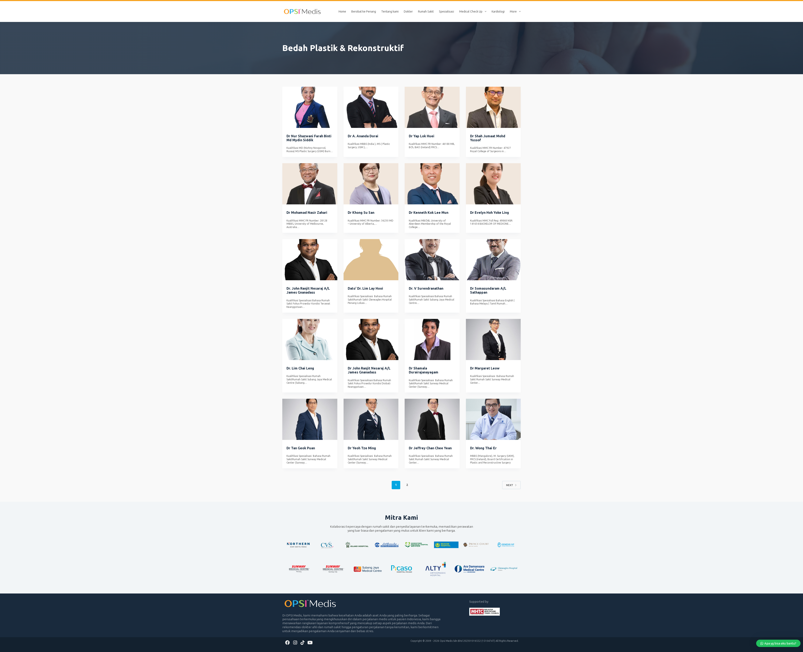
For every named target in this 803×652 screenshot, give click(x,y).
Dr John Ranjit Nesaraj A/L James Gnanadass (369, 370)
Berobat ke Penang (363, 11)
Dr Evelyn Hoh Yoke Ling (489, 212)
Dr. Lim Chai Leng (300, 368)
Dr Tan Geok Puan (300, 448)
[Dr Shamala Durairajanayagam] (432, 339)
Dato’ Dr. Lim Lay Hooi (365, 288)
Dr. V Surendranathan (426, 288)
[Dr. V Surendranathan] (432, 259)
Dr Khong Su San (361, 212)
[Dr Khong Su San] (371, 183)
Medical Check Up (470, 11)
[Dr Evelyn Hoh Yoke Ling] (493, 183)
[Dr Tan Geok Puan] (309, 419)
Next (509, 485)
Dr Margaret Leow (485, 368)
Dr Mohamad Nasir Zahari (306, 212)
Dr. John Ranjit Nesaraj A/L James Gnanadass (308, 290)
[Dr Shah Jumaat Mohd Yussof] (493, 107)
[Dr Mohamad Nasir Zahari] (309, 183)
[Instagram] (295, 642)
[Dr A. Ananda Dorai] (371, 107)
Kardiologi (498, 11)
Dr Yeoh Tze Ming (362, 448)
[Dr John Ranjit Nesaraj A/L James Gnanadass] (371, 339)
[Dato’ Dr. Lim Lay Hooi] (371, 259)
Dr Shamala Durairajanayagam (423, 370)
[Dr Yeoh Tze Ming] (371, 419)
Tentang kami (390, 11)
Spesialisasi (446, 11)
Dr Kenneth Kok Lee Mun (428, 212)
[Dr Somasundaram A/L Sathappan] (493, 259)
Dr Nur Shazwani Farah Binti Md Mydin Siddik (308, 138)
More (513, 11)
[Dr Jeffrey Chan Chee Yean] (432, 419)
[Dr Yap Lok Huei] (432, 107)
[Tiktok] (302, 642)
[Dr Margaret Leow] (493, 339)
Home (342, 11)
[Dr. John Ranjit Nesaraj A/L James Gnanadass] (309, 259)
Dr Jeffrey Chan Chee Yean (430, 448)
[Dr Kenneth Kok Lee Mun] (432, 183)
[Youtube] (310, 642)
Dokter (408, 11)
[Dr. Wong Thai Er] (493, 419)
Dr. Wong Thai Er (483, 448)
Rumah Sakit (426, 11)
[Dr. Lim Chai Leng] (309, 339)
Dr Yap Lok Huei (421, 136)
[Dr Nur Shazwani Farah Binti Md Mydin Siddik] (309, 107)
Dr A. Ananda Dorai (363, 136)
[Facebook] (287, 642)
